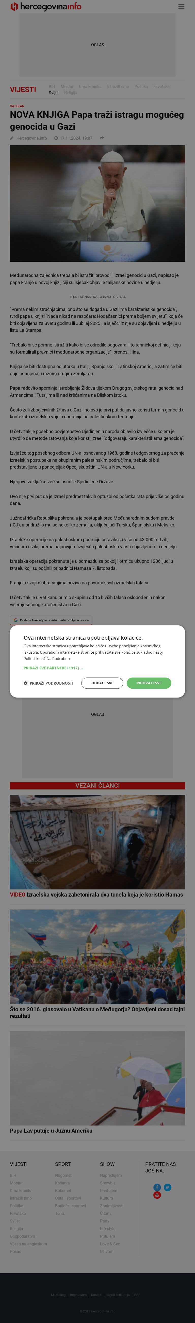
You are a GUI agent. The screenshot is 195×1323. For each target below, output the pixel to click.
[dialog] (97, 661)
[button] (97, 668)
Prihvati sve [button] (149, 683)
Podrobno (61, 658)
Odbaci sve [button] (102, 683)
